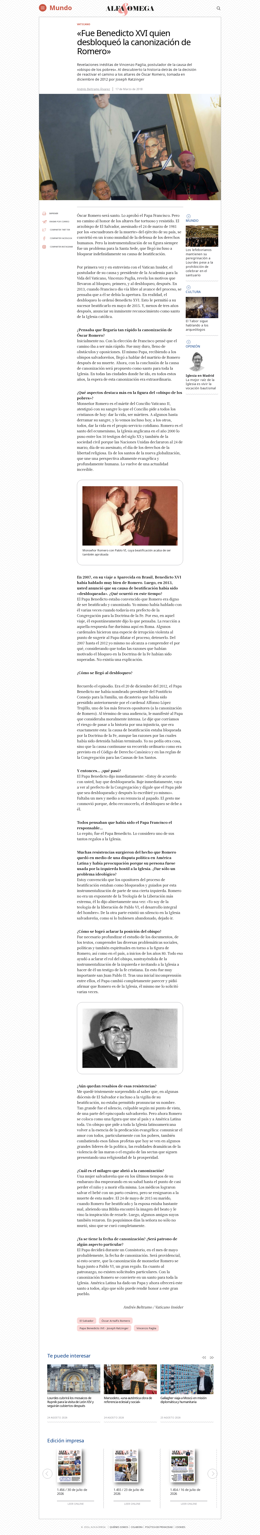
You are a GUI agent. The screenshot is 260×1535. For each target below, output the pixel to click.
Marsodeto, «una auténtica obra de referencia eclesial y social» (128, 1400)
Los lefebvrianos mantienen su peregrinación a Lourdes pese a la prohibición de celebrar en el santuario (199, 262)
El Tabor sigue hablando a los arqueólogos (197, 325)
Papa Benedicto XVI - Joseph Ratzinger (104, 1328)
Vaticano (83, 24)
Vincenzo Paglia (146, 1328)
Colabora (137, 1527)
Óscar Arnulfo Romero (116, 1320)
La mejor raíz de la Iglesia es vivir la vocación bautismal (201, 384)
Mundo (61, 7)
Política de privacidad (159, 1527)
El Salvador (87, 1320)
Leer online (76, 1504)
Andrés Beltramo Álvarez (93, 89)
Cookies (180, 1527)
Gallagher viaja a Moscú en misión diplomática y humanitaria (183, 1400)
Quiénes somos (119, 1527)
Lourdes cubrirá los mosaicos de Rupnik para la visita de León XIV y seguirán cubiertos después (70, 1402)
